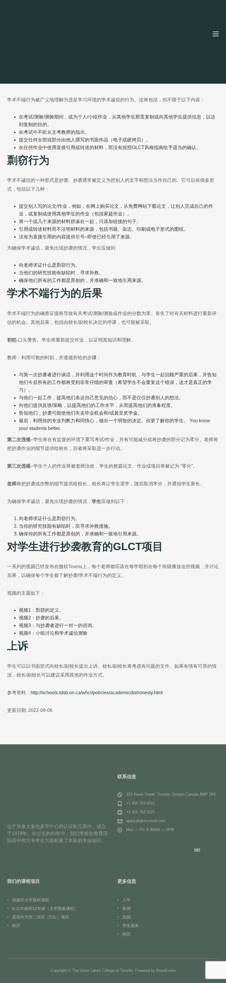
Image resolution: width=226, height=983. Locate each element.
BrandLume (166, 970)
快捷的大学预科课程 (30, 900)
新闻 (126, 908)
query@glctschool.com (145, 821)
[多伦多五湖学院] (50, 34)
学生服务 (130, 925)
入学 (126, 900)
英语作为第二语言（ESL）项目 (40, 917)
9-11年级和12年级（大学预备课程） (45, 908)
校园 (126, 917)
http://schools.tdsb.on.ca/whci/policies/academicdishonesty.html (97, 692)
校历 (16, 925)
